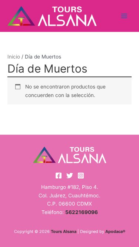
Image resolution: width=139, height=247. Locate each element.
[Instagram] (80, 175)
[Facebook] (58, 175)
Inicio (13, 57)
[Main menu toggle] (124, 16)
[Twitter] (69, 175)
